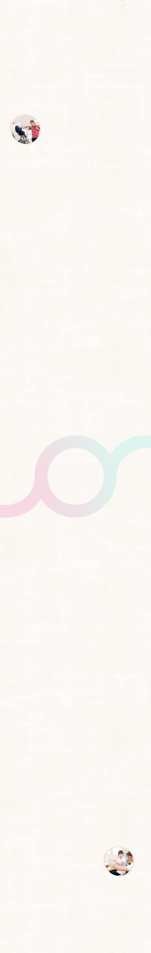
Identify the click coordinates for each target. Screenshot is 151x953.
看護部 (146, 476)
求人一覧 (146, 468)
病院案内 (96, 6)
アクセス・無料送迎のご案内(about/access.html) (146, 485)
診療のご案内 (51, 6)
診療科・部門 (82, 6)
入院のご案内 (66, 6)
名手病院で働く (121, 6)
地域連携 (109, 6)
